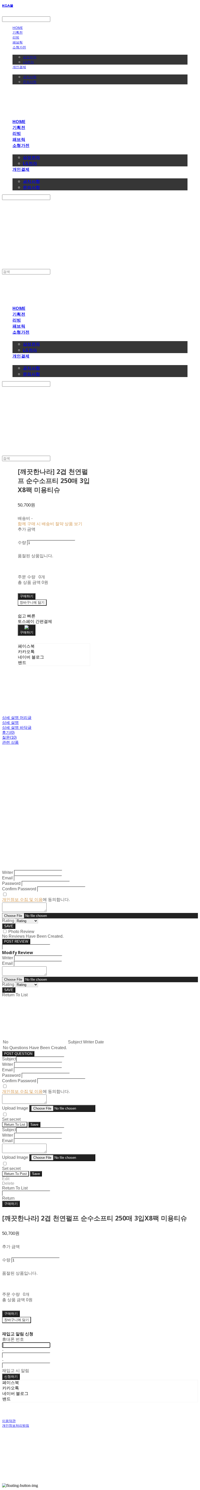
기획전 (17, 32)
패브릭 (17, 42)
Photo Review (21, 931)
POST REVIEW (16, 941)
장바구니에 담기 (16, 1320)
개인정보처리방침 (15, 1425)
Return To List (14, 1124)
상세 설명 (10, 722)
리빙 (15, 37)
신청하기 (11, 1377)
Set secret (11, 1119)
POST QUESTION (18, 1054)
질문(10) (9, 737)
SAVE (8, 926)
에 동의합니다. (36, 899)
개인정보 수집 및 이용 (22, 899)
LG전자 (28, 62)
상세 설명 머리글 (17, 717)
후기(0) (8, 732)
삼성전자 (29, 57)
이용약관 (9, 1421)
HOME (17, 27)
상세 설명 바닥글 (17, 727)
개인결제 (19, 67)
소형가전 (19, 47)
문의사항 (29, 81)
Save (34, 1124)
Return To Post (15, 1174)
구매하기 (11, 1204)
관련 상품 (10, 742)
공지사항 (29, 76)
